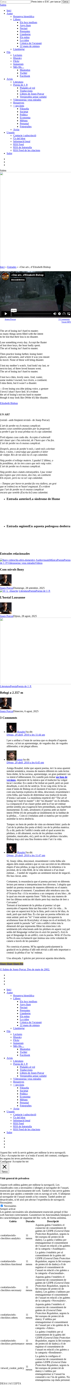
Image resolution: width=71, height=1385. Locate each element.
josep (20, 759)
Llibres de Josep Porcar (32, 1072)
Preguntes (25, 1010)
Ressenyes (18, 1081)
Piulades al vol (27, 1067)
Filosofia (24, 1087)
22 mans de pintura (30, 1025)
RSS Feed (18, 1123)
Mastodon (25, 1049)
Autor (10, 992)
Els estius (25, 1016)
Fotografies (26, 1105)
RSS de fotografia (22, 1126)
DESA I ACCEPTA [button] (10, 1383)
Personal (24, 1102)
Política (24, 1093)
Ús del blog (19, 1117)
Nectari (23, 1007)
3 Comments (64, 319)
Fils (8, 1031)
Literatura (24, 591)
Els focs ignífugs (28, 1001)
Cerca (65, 1)
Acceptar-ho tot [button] (20, 1161)
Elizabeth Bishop (9, 403)
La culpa (24, 1019)
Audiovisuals (42, 560)
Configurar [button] (5, 1161)
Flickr (16, 1040)
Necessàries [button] (6, 1202)
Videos (38, 563)
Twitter (23, 1052)
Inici (2, 267)
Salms (3, 4)
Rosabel (21, 731)
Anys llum (25, 1004)
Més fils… (18, 1046)
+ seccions (18, 1084)
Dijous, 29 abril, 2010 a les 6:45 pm (25, 762)
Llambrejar (19, 1028)
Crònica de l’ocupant (31, 1022)
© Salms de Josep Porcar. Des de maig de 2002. (25, 969)
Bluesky (17, 1037)
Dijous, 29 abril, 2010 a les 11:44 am (26, 734)
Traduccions (26, 1069)
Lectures (17, 1034)
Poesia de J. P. (43, 591)
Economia (25, 1096)
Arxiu (10, 1058)
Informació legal (21, 1120)
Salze (9, 1132)
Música (53, 560)
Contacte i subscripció (24, 1114)
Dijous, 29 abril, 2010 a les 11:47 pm (26, 855)
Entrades (11, 267)
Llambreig (25, 1013)
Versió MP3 (66, 322)
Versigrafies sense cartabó (33, 1075)
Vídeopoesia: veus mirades (21, 563)
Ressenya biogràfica (23, 995)
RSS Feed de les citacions (26, 1129)
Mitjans (24, 1099)
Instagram (18, 1043)
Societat (24, 1090)
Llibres (16, 998)
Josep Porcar (10, 319)
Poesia (60, 560)
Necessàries (10, 1206)
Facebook (25, 1055)
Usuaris (11, 1111)
